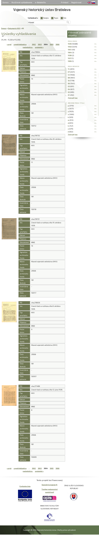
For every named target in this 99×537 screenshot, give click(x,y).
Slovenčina (93, 2)
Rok (65, 18)
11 (68, 69)
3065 (51, 44)
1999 (69, 61)
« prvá (9, 44)
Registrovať (76, 2)
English (89, 2)
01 (69, 95)
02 (69, 92)
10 (69, 81)
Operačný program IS (49, 485)
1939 (69, 44)
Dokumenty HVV (14, 28)
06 (69, 83)
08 (69, 78)
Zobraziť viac (73, 98)
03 (69, 86)
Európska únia (25, 486)
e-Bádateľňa (40, 2)
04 (69, 89)
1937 (69, 58)
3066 (57, 44)
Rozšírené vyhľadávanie (21, 2)
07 (69, 72)
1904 (70, 52)
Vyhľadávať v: (33, 18)
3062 (34, 44)
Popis (56, 18)
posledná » (39, 47)
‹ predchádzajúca (19, 44)
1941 (69, 50)
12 (69, 75)
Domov (5, 2)
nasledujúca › (28, 47)
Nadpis (46, 18)
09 (23, 28)
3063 (40, 44)
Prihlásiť (64, 2)
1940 (70, 47)
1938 (69, 55)
